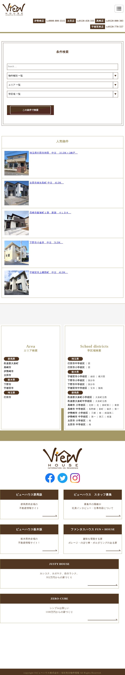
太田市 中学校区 (77, 424)
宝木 (92, 388)
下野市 (7, 384)
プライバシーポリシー (93, 608)
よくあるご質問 (93, 594)
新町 (101, 409)
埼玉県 (11, 392)
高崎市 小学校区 (77, 405)
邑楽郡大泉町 (11, 363)
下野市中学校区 (76, 384)
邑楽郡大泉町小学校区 (80, 397)
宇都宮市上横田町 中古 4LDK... (49, 272)
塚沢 (109, 409)
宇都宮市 (9, 388)
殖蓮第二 (109, 413)
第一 (117, 409)
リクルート (93, 601)
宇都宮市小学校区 (77, 376)
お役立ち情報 (32, 601)
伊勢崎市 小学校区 (78, 413)
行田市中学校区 (76, 363)
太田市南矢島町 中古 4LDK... (47, 182)
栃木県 (11, 380)
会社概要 (92, 588)
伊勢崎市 (9, 371)
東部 (117, 405)
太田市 (7, 375)
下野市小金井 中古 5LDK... (46, 242)
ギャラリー (32, 594)
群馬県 (11, 359)
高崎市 (7, 367)
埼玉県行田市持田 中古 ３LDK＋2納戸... (54, 153)
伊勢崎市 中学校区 (78, 416)
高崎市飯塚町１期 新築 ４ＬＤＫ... (50, 212)
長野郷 (92, 409)
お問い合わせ (32, 608)
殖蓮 (109, 417)
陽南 (100, 388)
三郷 (93, 413)
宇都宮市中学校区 (77, 388)
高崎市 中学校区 (77, 409)
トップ (32, 581)
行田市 (7, 397)
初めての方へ (32, 588)
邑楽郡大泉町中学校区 (80, 401)
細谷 (92, 376)
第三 (101, 417)
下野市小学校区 (76, 380)
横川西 (101, 376)
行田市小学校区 (76, 367)
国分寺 (91, 380)
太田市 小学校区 (77, 420)
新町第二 (106, 405)
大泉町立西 (101, 397)
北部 (91, 405)
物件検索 (92, 581)
